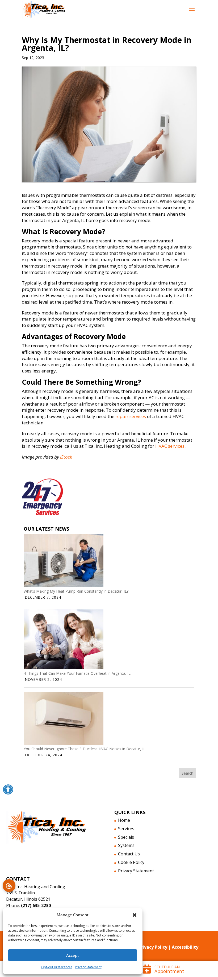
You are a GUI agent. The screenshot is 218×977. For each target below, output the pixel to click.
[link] (163, 969)
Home (124, 820)
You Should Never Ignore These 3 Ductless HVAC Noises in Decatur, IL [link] (84, 748)
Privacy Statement (88, 967)
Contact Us (129, 854)
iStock (66, 457)
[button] (134, 915)
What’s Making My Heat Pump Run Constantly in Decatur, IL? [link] (76, 591)
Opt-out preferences (56, 967)
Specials (126, 837)
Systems (126, 845)
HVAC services (170, 446)
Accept (72, 955)
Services (126, 829)
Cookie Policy (131, 862)
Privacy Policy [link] (152, 947)
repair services (130, 416)
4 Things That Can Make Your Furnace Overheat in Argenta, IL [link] (77, 673)
